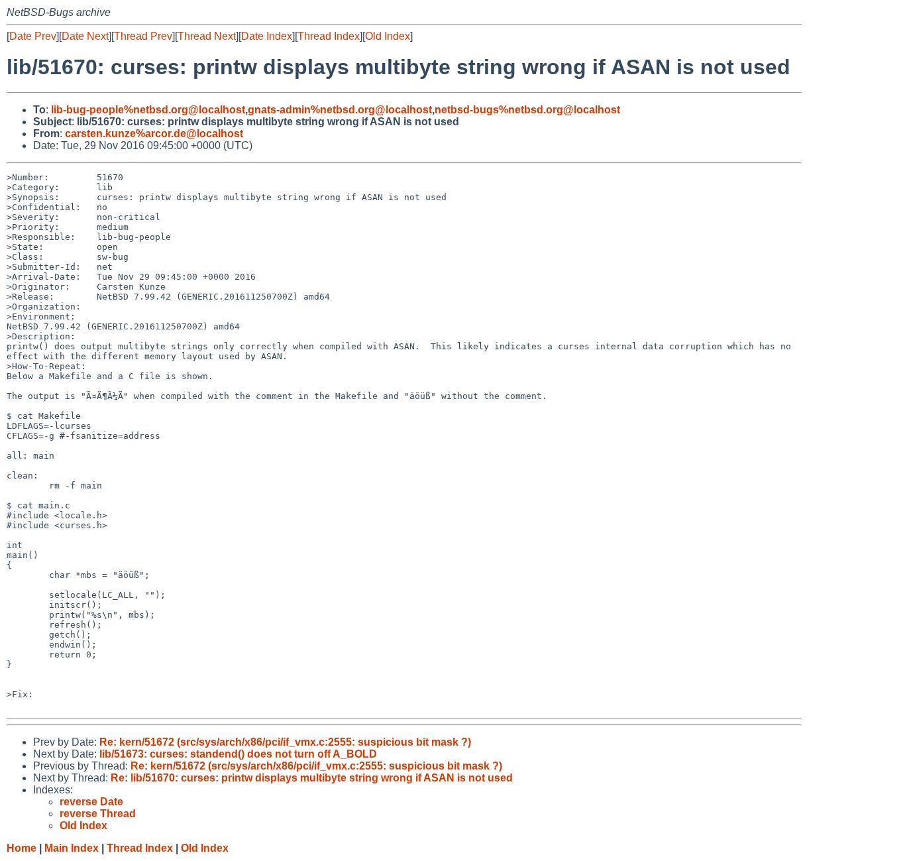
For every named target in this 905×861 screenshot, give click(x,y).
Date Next (85, 36)
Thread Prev (143, 36)
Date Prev (32, 36)
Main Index (71, 848)
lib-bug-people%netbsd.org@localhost (148, 109)
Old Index (387, 36)
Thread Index (328, 36)
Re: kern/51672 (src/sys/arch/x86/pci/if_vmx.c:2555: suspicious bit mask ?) (285, 742)
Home (21, 848)
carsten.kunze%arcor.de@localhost (154, 133)
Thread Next (207, 36)
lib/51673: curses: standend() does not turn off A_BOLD (238, 754)
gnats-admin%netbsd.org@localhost (340, 109)
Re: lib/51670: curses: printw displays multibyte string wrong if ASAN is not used (312, 777)
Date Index (266, 36)
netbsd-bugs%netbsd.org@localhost (527, 109)
